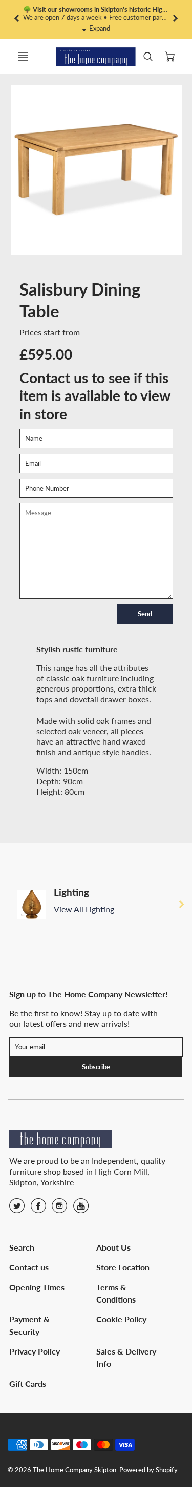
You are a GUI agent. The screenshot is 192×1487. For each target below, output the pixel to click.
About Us (113, 1247)
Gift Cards (27, 1383)
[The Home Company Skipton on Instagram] (59, 1209)
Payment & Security (29, 1325)
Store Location (123, 1267)
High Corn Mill (121, 1171)
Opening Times (37, 1287)
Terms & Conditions (116, 1293)
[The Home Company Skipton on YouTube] (81, 1209)
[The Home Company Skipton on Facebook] (38, 1209)
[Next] (181, 904)
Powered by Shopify (148, 1470)
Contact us (29, 1267)
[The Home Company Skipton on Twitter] (17, 1209)
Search (21, 1247)
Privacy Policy (34, 1351)
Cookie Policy (121, 1319)
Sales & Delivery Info (126, 1357)
